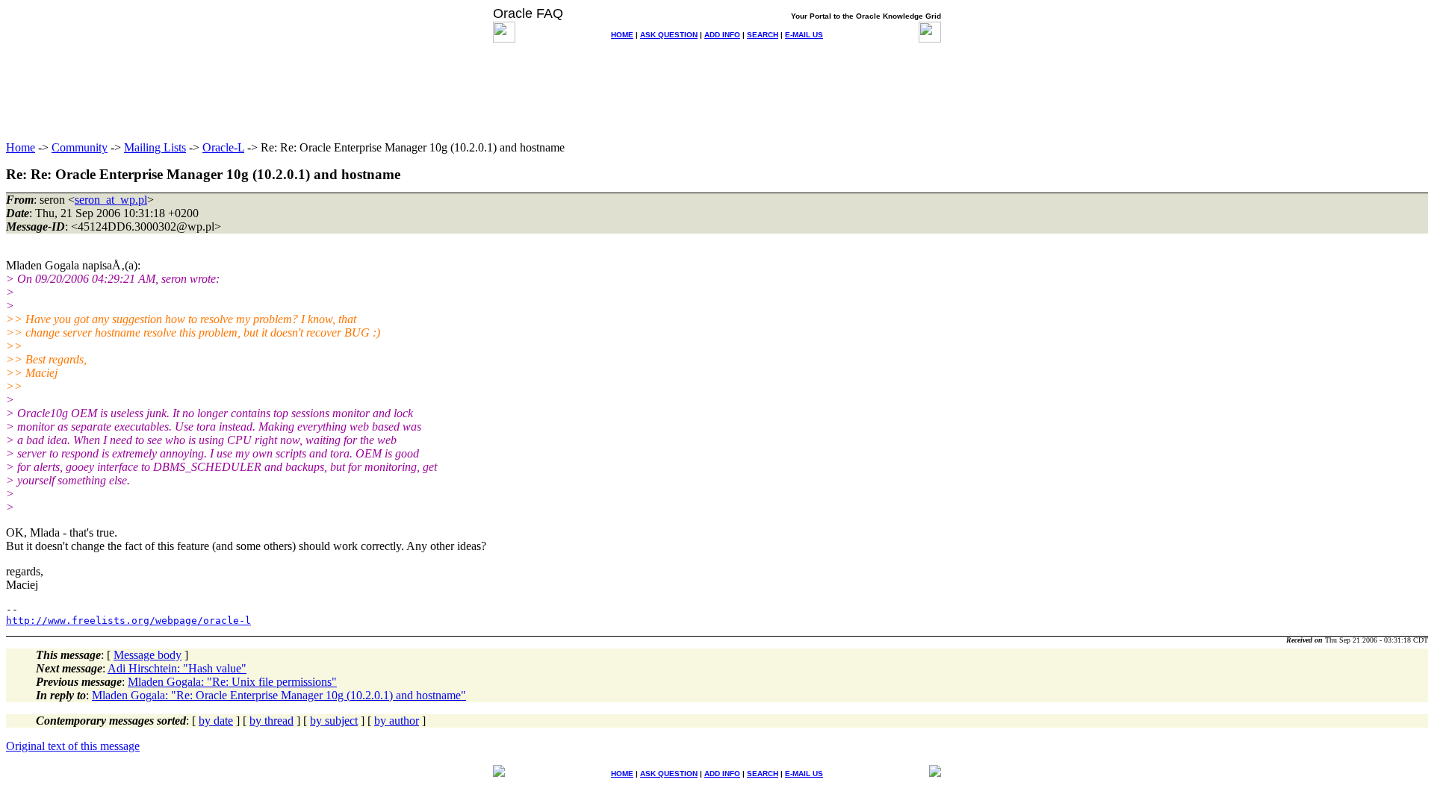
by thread (271, 720)
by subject (334, 720)
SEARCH (762, 35)
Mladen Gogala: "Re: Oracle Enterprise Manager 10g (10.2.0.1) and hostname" (279, 695)
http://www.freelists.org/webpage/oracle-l (128, 620)
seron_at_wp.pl (111, 199)
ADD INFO (722, 35)
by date (216, 720)
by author (396, 720)
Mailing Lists (155, 147)
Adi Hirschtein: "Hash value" (177, 668)
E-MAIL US (804, 35)
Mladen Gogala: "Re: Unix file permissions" (232, 681)
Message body (147, 655)
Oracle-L (223, 147)
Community (80, 147)
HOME (622, 35)
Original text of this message (73, 746)
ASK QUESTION (669, 35)
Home (20, 147)
